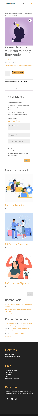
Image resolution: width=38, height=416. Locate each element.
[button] (30, 20)
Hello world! (8, 314)
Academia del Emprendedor (16, 13)
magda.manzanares (11, 323)
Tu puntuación (13, 118)
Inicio (6, 13)
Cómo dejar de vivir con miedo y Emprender (19, 65)
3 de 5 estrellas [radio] (14, 121)
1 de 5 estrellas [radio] (9, 121)
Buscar (30, 294)
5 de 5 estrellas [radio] (19, 121)
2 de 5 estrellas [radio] (11, 121)
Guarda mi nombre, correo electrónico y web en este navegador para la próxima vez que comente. (18, 152)
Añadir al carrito (18, 72)
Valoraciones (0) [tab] (12, 89)
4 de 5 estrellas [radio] (16, 121)
